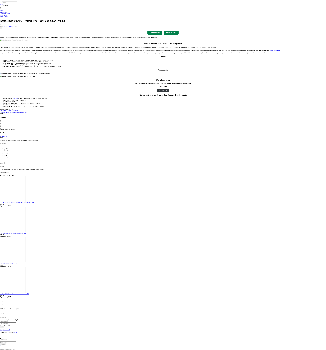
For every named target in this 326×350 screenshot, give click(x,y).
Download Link (163, 90)
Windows (15, 98)
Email (2, 163)
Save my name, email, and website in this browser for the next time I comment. (23, 169)
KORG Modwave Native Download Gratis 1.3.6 (13, 233)
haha (7, 152)
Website (2, 166)
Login (1, 4)
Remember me (6, 325)
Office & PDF (4, 15)
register (11, 26)
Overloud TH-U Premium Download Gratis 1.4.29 (13, 112)
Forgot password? (5, 330)
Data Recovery (4, 12)
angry (7, 157)
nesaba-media (3, 136)
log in (5, 26)
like (6, 148)
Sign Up (15, 332)
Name (2, 160)
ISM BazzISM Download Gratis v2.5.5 (10, 263)
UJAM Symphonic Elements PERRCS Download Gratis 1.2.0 (17, 202)
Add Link (3, 344)
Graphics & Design (5, 13)
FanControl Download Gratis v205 (9, 110)
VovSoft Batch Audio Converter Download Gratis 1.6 (14, 294)
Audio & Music (4, 16)
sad (6, 155)
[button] (1, 28)
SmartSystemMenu (274, 50)
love (7, 150)
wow (7, 153)
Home (1, 10)
